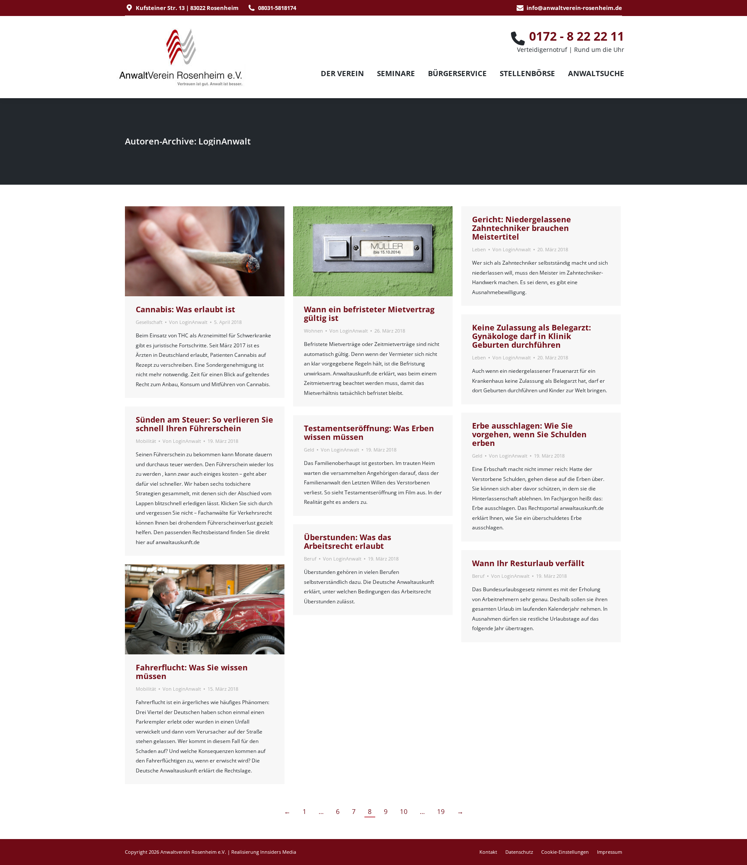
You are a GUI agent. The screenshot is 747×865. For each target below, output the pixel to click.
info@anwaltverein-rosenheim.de (574, 8)
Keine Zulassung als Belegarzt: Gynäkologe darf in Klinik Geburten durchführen (531, 336)
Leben (479, 249)
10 (404, 811)
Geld (477, 455)
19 (441, 811)
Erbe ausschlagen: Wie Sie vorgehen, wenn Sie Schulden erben (529, 434)
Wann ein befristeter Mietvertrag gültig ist (369, 313)
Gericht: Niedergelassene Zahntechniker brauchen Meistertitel (521, 228)
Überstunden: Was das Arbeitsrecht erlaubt (347, 541)
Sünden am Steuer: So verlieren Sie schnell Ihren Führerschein (204, 423)
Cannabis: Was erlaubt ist (185, 309)
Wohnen (313, 330)
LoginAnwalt (224, 141)
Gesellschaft (149, 322)
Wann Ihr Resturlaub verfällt (528, 563)
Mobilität (146, 441)
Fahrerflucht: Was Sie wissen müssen (192, 671)
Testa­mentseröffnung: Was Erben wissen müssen (369, 432)
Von (188, 322)
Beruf (310, 558)
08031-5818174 (277, 8)
